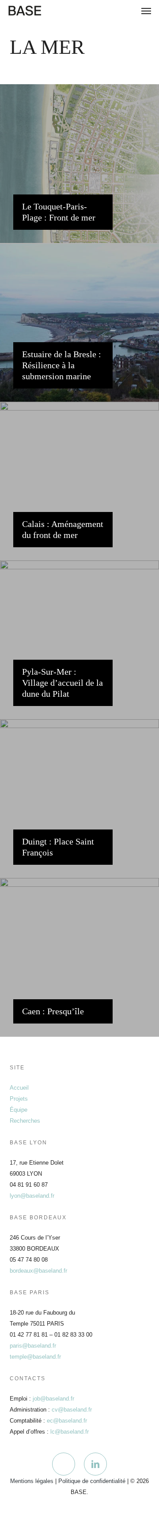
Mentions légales (31, 1481)
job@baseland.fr (53, 1398)
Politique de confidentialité (91, 1481)
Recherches (25, 1120)
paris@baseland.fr (33, 1345)
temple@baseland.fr (35, 1356)
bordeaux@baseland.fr (38, 1270)
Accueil (19, 1087)
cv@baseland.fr (72, 1409)
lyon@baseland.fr (32, 1195)
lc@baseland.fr (69, 1431)
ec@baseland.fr (67, 1420)
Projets (19, 1098)
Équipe (18, 1109)
